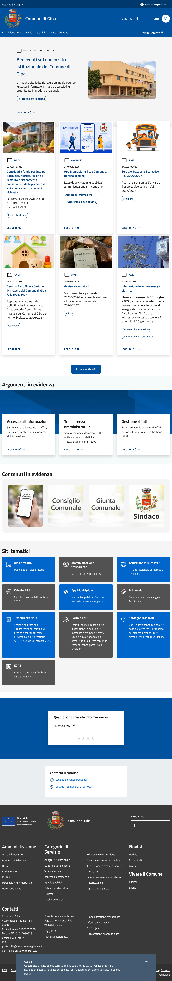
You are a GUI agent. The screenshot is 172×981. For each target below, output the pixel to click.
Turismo (48, 894)
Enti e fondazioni (11, 871)
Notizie (27, 50)
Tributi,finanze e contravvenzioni (105, 866)
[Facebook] (136, 18)
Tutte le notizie (84, 369)
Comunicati (76, 160)
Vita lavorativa (52, 871)
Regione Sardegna (12, 4)
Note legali (93, 928)
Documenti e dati (12, 888)
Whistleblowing (53, 925)
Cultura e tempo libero (57, 866)
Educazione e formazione (101, 854)
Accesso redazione (164, 972)
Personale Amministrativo (17, 883)
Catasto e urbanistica (56, 888)
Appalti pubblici (53, 882)
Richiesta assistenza (56, 937)
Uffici (5, 866)
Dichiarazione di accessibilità (103, 934)
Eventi (132, 888)
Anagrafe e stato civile (57, 860)
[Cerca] (166, 19)
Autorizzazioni (95, 883)
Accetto (143, 962)
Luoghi (133, 882)
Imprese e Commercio (56, 877)
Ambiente (92, 871)
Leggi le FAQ (51, 931)
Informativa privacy (98, 922)
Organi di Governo (12, 854)
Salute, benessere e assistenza (104, 877)
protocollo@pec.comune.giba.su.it (22, 946)
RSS (4, 970)
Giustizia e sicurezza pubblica (103, 860)
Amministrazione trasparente (103, 917)
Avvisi (17, 160)
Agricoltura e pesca (98, 888)
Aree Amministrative (14, 860)
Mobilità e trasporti (55, 899)
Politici (6, 877)
